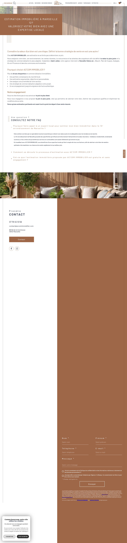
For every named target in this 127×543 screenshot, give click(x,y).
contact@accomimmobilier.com (21, 226)
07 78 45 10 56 (15, 222)
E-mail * (101, 448)
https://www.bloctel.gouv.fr (67, 497)
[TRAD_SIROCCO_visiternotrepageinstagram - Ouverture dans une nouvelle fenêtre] (17, 248)
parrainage (87, 3)
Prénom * (101, 438)
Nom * (65, 438)
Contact (124, 153)
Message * (68, 459)
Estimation (95, 3)
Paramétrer (9, 536)
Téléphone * (69, 448)
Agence (80, 3)
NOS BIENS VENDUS (47, 3)
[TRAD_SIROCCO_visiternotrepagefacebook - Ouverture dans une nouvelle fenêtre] (11, 248)
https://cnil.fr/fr (105, 494)
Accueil (31, 3)
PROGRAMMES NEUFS (71, 3)
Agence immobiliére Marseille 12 (14, 8)
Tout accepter (22, 536)
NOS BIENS (38, 3)
